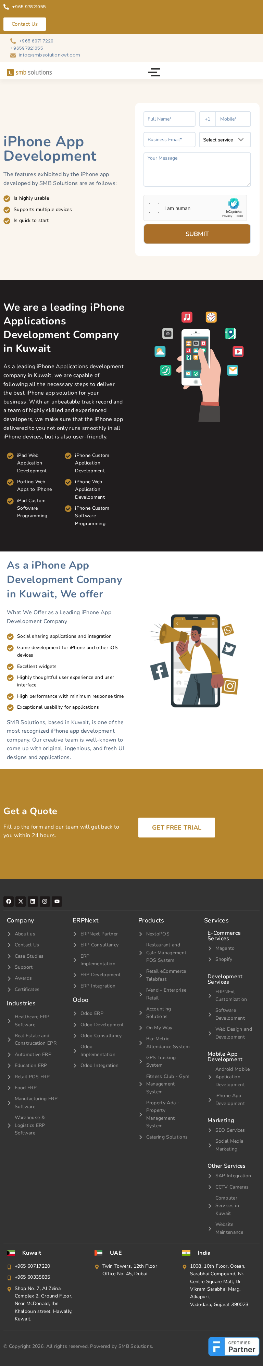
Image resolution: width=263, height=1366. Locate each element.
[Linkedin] (33, 901)
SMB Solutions (135, 1346)
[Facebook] (8, 901)
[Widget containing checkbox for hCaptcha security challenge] (195, 208)
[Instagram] (45, 901)
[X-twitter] (20, 901)
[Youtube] (57, 901)
